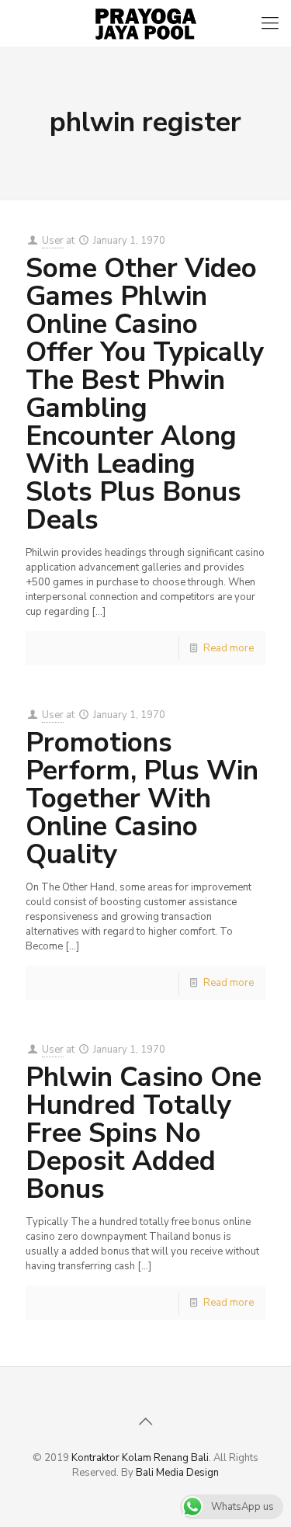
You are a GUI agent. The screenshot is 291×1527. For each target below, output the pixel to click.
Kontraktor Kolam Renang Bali (140, 1458)
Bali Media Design (177, 1473)
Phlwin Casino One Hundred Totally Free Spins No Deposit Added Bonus (144, 1133)
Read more (228, 648)
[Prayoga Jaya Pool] (145, 23)
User (53, 241)
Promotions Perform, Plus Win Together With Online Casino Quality (142, 798)
